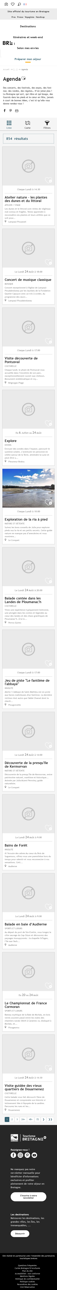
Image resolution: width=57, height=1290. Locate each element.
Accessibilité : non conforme (27, 1274)
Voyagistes (29, 17)
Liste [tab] (9, 127)
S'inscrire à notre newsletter (28, 1196)
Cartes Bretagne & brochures (27, 1268)
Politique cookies (27, 1281)
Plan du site (27, 1271)
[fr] (25, 4)
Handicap (40, 17)
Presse (20, 17)
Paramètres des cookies (27, 1284)
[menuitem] (29, 26)
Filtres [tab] (47, 127)
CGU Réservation (27, 1287)
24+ (23, 1119)
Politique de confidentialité (27, 1279)
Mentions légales (27, 1276)
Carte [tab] (28, 127)
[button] (19, 4)
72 (37, 1119)
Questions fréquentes (27, 1265)
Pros (14, 17)
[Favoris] (13, 4)
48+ (31, 1119)
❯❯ (50, 1119)
